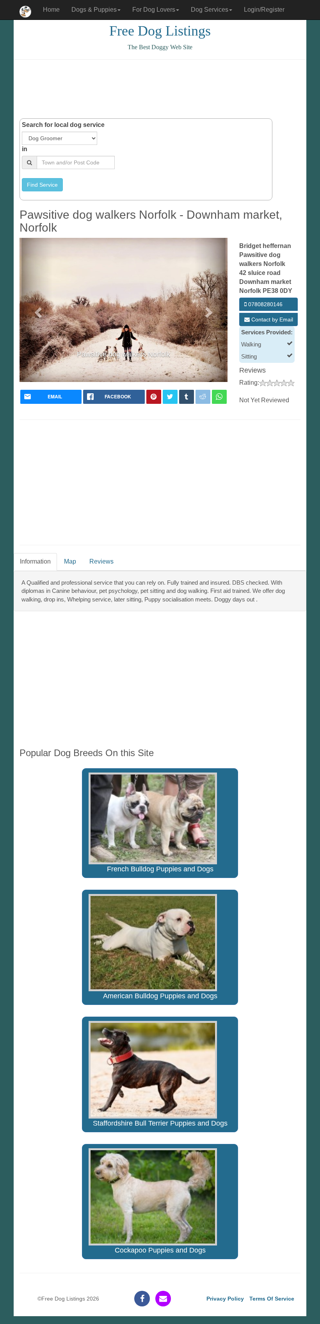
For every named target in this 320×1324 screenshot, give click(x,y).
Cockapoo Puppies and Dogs (160, 1250)
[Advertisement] (162, 89)
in (24, 149)
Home (51, 9)
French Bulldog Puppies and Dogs (160, 869)
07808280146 (265, 304)
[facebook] (142, 1298)
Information (35, 561)
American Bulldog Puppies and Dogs (160, 996)
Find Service (42, 185)
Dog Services (209, 9)
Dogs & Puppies (94, 9)
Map (70, 561)
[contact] (163, 1298)
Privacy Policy (225, 1298)
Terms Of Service (271, 1298)
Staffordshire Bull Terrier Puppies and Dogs (160, 1123)
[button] (37, 310)
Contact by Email (271, 319)
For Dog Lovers (153, 9)
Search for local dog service (63, 124)
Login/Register (264, 9)
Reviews (101, 561)
